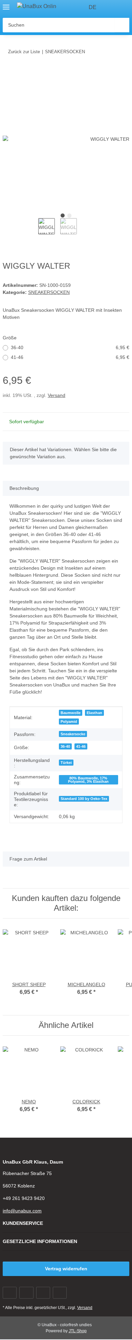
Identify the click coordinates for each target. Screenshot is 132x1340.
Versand (56, 395)
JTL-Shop (78, 1331)
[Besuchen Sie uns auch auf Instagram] (60, 1293)
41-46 (70, 357)
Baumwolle (71, 713)
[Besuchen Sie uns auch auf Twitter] (26, 1293)
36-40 (70, 347)
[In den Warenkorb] (8, 72)
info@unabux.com (22, 1210)
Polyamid (69, 721)
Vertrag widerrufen (66, 1268)
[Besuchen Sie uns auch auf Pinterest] (43, 1293)
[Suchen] (122, 25)
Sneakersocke (73, 734)
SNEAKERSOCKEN (49, 292)
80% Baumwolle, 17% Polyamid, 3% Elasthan (88, 780)
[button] (111, 7)
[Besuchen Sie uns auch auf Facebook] (10, 1293)
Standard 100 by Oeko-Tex (84, 799)
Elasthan (94, 713)
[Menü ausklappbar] (6, 4)
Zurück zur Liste (24, 51)
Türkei (66, 763)
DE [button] (92, 7)
